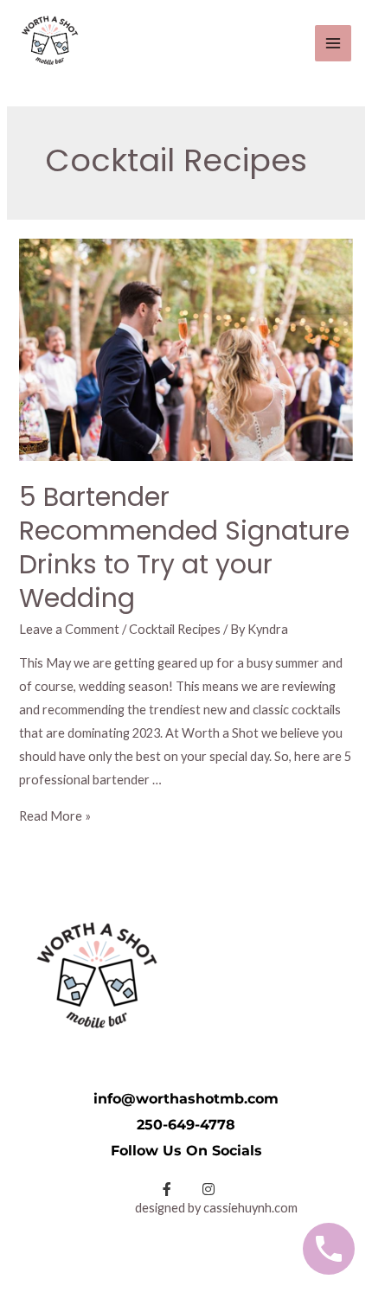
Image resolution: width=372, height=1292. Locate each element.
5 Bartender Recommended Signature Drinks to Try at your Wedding (184, 547)
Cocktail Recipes (175, 629)
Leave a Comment (69, 629)
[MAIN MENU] (333, 43)
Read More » (55, 816)
